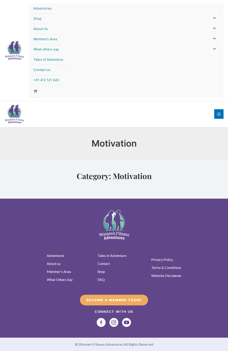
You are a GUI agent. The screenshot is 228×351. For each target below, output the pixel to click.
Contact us (41, 70)
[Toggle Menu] (213, 18)
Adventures (42, 8)
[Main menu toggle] (219, 114)
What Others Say (60, 279)
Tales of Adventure (48, 59)
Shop (37, 18)
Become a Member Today (114, 300)
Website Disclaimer (166, 275)
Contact (104, 263)
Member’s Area (45, 39)
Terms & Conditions (166, 267)
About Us (40, 29)
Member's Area (59, 271)
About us (54, 263)
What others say (46, 49)
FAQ (101, 279)
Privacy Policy (162, 259)
